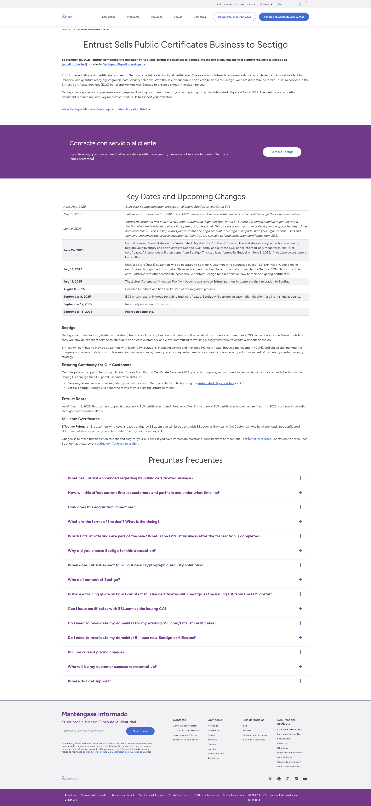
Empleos (212, 739)
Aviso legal (213, 758)
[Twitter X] (270, 778)
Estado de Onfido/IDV (288, 734)
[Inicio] (67, 17)
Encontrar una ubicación (185, 739)
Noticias (247, 730)
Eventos (212, 749)
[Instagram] (287, 778)
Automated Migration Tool (216, 383)
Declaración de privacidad (125, 752)
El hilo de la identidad (254, 739)
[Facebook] (278, 778)
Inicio (64, 29)
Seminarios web (216, 753)
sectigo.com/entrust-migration (116, 443)
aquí (75, 749)
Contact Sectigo (282, 152)
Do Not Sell (71, 799)
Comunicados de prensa (255, 735)
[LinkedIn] (296, 778)
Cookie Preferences (233, 795)
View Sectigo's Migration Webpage (86, 109)
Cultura (212, 744)
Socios (211, 735)
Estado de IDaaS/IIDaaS (289, 729)
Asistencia (213, 730)
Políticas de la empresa (206, 795)
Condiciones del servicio (151, 795)
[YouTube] (305, 778)
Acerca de (213, 725)
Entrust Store (284, 738)
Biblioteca (282, 748)
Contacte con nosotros (185, 725)
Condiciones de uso (96, 752)
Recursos (282, 743)
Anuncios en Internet (123, 795)
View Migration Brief (132, 109)
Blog (279, 4)
